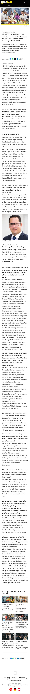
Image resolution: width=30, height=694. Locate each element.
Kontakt (17, 679)
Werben (4, 679)
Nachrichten (20, 6)
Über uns (10, 679)
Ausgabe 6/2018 (6, 32)
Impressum (11, 685)
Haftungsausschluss (22, 685)
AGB (16, 685)
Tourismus (14, 114)
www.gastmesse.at (8, 337)
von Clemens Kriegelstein (8, 52)
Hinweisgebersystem (15, 686)
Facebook (24, 679)
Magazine (14, 677)
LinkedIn (11, 680)
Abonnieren (22, 677)
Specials (13, 32)
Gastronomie (6, 114)
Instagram (18, 680)
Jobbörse (9, 6)
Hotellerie (22, 112)
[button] (27, 2)
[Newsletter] (24, 2)
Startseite (7, 677)
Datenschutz (5, 685)
